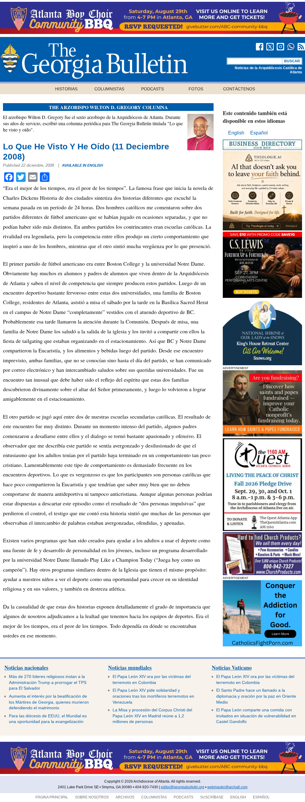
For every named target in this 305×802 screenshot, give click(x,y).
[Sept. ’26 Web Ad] (262, 363)
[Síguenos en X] (270, 46)
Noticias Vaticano (232, 667)
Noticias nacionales (26, 667)
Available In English (82, 165)
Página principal (51, 797)
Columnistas (109, 88)
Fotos (196, 88)
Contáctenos (239, 88)
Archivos (125, 797)
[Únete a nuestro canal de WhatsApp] (291, 46)
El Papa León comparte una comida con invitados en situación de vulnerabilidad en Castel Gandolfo (256, 715)
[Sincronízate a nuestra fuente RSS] (301, 46)
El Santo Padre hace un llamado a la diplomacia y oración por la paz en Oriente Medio (256, 696)
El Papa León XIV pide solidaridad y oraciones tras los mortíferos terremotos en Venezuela (153, 696)
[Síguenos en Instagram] (280, 46)
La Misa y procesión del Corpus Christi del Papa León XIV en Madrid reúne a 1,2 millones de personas (152, 715)
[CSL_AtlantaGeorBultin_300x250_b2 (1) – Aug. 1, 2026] (262, 296)
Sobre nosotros (92, 797)
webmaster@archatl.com (227, 787)
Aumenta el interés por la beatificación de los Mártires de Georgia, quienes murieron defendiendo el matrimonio (49, 702)
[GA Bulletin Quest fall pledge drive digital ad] (262, 529)
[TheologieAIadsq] (262, 228)
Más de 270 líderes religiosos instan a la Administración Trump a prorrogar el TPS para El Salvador (47, 682)
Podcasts (152, 88)
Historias (66, 88)
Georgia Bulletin (94, 61)
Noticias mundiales (130, 667)
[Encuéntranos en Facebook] (259, 46)
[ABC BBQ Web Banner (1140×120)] (152, 32)
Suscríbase (211, 797)
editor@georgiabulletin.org (182, 787)
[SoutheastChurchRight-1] (262, 573)
